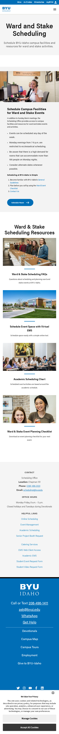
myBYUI (49, 2)
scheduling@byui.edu (33, 490)
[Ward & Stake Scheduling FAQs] (29, 252)
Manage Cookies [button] (30, 718)
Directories (39, 2)
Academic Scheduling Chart (29, 379)
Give (19, 2)
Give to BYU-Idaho (29, 663)
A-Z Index (28, 2)
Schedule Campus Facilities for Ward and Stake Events (26, 111)
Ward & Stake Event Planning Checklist (29, 431)
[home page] (6, 9)
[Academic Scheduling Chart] (29, 357)
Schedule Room (17, 202)
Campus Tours (30, 647)
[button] (53, 693)
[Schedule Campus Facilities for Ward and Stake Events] (29, 86)
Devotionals (29, 631)
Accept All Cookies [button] (29, 727)
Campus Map (29, 639)
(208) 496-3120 (33, 486)
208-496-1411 (38, 602)
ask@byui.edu (29, 609)
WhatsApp (29, 615)
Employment (29, 655)
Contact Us (14, 191)
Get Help (29, 621)
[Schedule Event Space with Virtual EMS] (29, 304)
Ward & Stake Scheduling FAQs (29, 274)
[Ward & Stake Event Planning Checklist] (29, 409)
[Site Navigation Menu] (55, 9)
